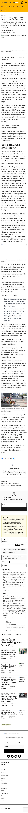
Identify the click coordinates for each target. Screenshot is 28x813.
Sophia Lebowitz (8, 30)
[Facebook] (12, 756)
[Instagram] (19, 756)
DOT (10, 483)
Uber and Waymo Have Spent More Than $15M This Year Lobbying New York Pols (9, 698)
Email (3, 504)
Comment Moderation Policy (4, 788)
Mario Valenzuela (9, 439)
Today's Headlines (5, 663)
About (2, 767)
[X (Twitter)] (8, 756)
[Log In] (22, 2)
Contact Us (3, 772)
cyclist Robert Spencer (12, 437)
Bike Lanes (3, 15)
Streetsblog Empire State (8, 693)
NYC (6, 6)
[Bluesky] (15, 756)
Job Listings (4, 801)
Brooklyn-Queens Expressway (8, 648)
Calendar (3, 769)
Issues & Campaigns (16, 485)
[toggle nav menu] (26, 2)
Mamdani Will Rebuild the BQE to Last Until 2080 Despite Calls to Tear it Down (8, 681)
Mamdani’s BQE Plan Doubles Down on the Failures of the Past (8, 652)
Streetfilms (20, 6)
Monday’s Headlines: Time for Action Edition (9, 713)
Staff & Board (4, 775)
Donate (3, 10)
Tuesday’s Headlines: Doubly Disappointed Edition (8, 666)
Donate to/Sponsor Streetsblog (4, 781)
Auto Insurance (5, 694)
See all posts (5, 724)
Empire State (12, 6)
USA (2, 6)
